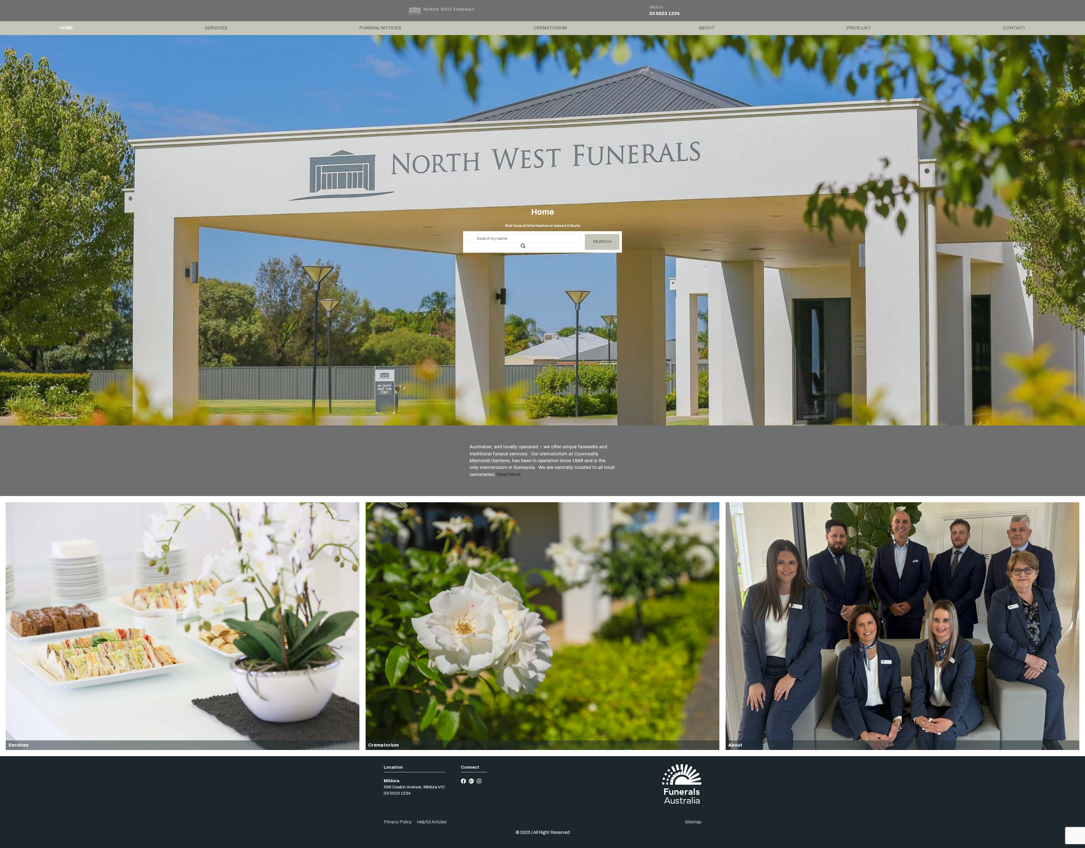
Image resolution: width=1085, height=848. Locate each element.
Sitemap (693, 821)
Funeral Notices (380, 27)
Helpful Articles (432, 821)
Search (602, 242)
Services (216, 27)
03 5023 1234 (664, 13)
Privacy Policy (398, 821)
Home (66, 27)
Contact (1014, 27)
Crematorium (550, 27)
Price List (859, 27)
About (706, 27)
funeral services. (511, 453)
